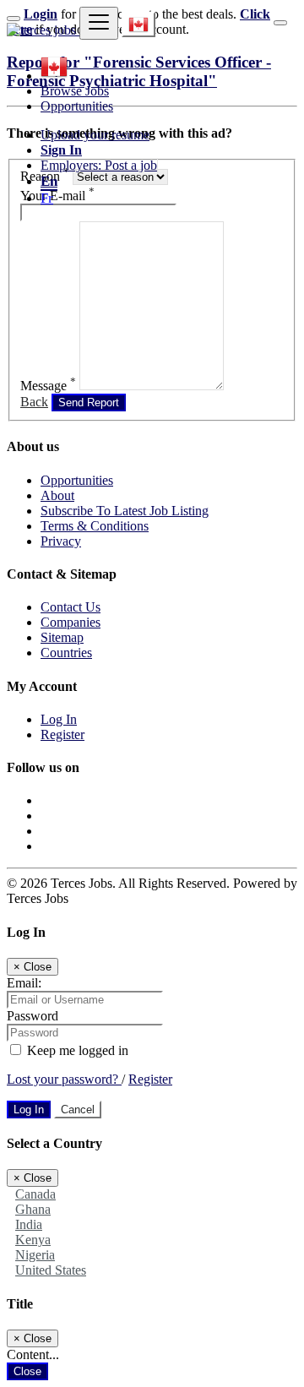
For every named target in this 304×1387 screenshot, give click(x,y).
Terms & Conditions (95, 526)
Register (62, 734)
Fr (47, 198)
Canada (35, 1194)
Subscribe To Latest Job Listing (125, 510)
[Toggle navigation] (98, 23)
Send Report (88, 402)
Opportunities (77, 106)
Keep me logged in (76, 1050)
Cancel (78, 1109)
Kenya (33, 1239)
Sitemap (62, 637)
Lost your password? (64, 1079)
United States (50, 1270)
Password (32, 1016)
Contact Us (70, 607)
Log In (59, 719)
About (57, 495)
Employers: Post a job (99, 165)
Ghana (33, 1209)
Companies (70, 622)
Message (48, 385)
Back (34, 401)
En (49, 181)
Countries (66, 652)
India (28, 1224)
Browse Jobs (75, 91)
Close (27, 1371)
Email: (24, 983)
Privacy (61, 541)
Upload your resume (95, 135)
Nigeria (35, 1255)
